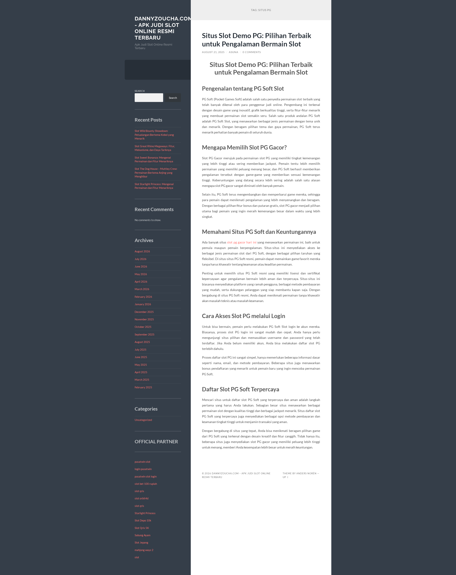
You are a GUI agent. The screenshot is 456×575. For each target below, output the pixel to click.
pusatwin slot (142, 461)
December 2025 (144, 311)
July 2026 (140, 259)
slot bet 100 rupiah (146, 483)
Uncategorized (143, 419)
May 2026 (141, 274)
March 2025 (142, 379)
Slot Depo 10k (143, 520)
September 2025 (144, 334)
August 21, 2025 (213, 52)
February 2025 (143, 387)
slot (137, 557)
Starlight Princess (145, 513)
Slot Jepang (141, 542)
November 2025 (144, 319)
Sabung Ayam (142, 535)
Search (140, 91)
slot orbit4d (141, 498)
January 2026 (143, 304)
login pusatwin (143, 469)
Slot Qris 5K (142, 527)
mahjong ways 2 (144, 550)
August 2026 (142, 251)
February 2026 (143, 296)
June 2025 (141, 357)
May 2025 (141, 364)
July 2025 (140, 349)
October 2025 (143, 326)
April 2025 (141, 372)
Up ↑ (286, 477)
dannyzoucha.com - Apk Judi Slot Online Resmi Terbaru (164, 28)
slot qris (139, 491)
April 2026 (141, 281)
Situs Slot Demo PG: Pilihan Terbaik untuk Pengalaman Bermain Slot (256, 39)
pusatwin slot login (146, 476)
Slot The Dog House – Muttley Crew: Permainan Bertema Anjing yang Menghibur (156, 172)
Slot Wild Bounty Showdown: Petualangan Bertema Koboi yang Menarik (154, 134)
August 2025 (142, 341)
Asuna (233, 52)
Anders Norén (306, 473)
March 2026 (142, 289)
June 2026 (141, 266)
